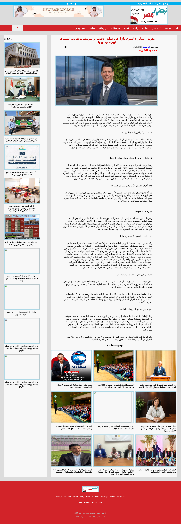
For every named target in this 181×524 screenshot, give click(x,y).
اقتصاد (126, 28)
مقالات (92, 28)
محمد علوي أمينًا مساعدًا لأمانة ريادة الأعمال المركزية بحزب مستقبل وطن (75, 386)
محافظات (115, 28)
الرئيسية (168, 28)
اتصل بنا (158, 3)
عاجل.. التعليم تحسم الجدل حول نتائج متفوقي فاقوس (21, 313)
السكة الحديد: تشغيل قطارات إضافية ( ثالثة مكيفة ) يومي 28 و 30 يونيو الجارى (21, 243)
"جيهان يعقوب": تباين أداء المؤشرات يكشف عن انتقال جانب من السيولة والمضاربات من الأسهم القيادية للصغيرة (158, 428)
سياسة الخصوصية (145, 3)
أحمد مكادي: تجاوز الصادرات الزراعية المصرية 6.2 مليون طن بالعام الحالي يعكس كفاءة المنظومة (72, 471)
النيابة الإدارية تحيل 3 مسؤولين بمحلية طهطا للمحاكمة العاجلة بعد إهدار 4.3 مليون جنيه (21, 278)
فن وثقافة (103, 28)
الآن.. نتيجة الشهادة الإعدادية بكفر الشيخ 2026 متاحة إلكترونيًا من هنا (21, 173)
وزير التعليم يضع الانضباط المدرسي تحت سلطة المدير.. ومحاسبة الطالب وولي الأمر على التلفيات (157, 386)
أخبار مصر (156, 28)
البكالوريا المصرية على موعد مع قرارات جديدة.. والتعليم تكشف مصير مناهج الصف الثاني (73, 427)
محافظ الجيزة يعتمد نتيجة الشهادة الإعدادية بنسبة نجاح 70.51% (21, 106)
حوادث (145, 28)
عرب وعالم (80, 28)
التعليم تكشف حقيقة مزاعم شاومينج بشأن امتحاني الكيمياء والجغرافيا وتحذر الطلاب (21, 72)
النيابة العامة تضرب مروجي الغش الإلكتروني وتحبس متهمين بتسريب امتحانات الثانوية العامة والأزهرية (21, 208)
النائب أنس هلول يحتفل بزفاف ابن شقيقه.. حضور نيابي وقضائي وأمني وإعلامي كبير (157, 471)
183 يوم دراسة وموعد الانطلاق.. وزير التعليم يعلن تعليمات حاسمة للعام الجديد (115, 427)
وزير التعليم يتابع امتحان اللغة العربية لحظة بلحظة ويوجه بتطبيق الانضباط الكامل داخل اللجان (21, 348)
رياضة (135, 28)
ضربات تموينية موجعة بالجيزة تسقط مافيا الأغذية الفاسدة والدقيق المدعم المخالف (21, 139)
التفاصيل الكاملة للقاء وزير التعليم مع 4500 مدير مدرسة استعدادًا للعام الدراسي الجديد (115, 386)
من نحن (166, 3)
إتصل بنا (79, 502)
